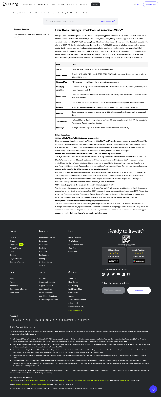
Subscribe (139, 290)
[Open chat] (153, 389)
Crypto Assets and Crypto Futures (36, 380)
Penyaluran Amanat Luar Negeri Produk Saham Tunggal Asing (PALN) (84, 380)
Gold (11, 380)
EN (138, 4)
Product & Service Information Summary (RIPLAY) (32, 384)
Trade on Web (150, 4)
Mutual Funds (124, 380)
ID (134, 4)
